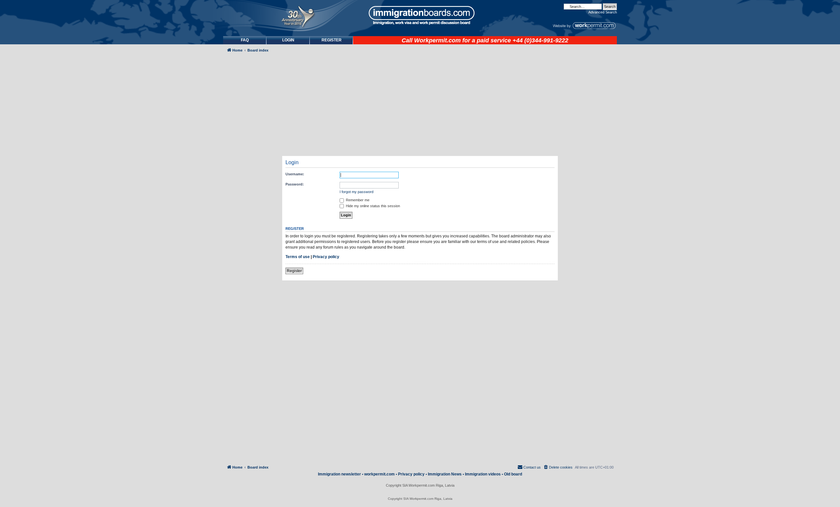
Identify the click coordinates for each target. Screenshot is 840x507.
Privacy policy (326, 256)
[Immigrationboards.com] (420, 15)
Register (294, 271)
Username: (294, 174)
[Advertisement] (250, 232)
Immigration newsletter (339, 474)
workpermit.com (379, 474)
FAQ (245, 40)
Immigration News (445, 474)
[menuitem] (288, 40)
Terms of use (297, 256)
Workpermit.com (437, 40)
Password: (294, 184)
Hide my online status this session (372, 206)
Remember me (357, 200)
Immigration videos (483, 474)
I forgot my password (356, 192)
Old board (513, 474)
